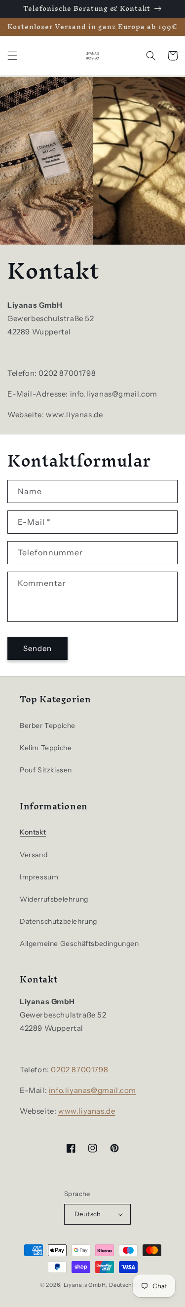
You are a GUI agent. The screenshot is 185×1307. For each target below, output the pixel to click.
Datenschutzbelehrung (58, 921)
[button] (12, 56)
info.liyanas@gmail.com (92, 1090)
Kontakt (33, 832)
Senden (37, 648)
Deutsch (87, 1214)
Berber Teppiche (47, 725)
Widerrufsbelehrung (54, 899)
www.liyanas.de (86, 1111)
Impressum (39, 876)
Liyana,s (75, 1284)
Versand (33, 854)
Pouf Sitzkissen (46, 769)
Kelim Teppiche (46, 747)
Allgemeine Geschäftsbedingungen (79, 943)
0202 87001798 (78, 1069)
